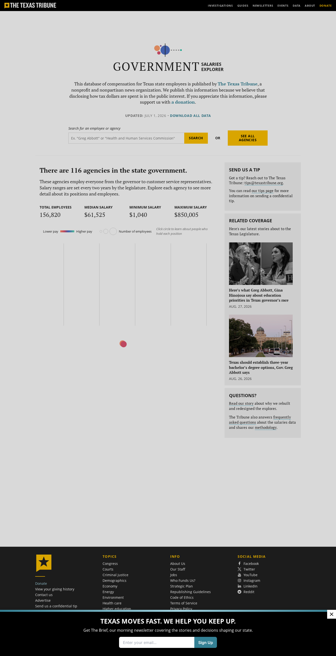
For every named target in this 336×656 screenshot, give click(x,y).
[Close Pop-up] (331, 614)
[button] (168, 328)
